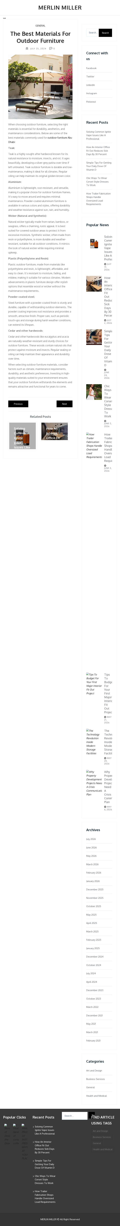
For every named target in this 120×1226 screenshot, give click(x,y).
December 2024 (94, 956)
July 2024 (91, 973)
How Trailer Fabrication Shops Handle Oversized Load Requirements (98, 199)
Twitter (90, 76)
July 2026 (91, 839)
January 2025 (93, 948)
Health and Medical (96, 1095)
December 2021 (94, 1015)
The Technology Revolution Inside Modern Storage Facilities (112, 742)
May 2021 (91, 1023)
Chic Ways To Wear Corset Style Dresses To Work (97, 182)
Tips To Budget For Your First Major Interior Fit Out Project (109, 693)
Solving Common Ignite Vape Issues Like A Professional (98, 135)
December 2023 (94, 990)
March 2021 (92, 1032)
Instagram (91, 93)
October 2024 (93, 965)
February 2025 (93, 939)
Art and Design (94, 1070)
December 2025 (94, 889)
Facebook (91, 68)
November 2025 (94, 897)
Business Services (95, 1079)
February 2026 (93, 872)
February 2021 (93, 1040)
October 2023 (93, 998)
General (40, 25)
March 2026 (92, 864)
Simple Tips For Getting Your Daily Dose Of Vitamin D (98, 166)
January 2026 (93, 881)
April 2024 (91, 981)
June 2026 (91, 847)
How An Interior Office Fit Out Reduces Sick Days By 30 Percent (98, 151)
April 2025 (91, 923)
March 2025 (92, 931)
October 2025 (93, 906)
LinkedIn (90, 84)
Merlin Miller (60, 7)
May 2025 (91, 914)
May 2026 (91, 855)
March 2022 (92, 1007)
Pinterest (91, 101)
